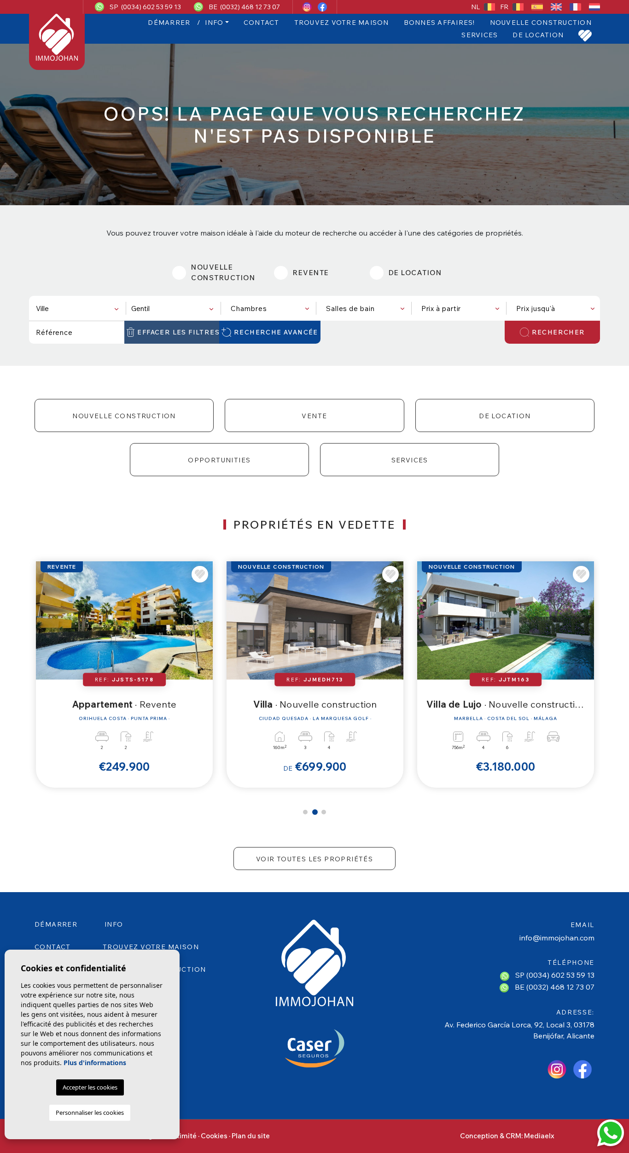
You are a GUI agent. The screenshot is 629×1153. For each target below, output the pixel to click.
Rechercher (558, 332)
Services (479, 35)
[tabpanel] (124, 674)
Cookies (214, 1135)
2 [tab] (315, 812)
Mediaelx (539, 1135)
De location (538, 35)
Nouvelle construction (541, 22)
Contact (262, 22)
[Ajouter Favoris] (200, 574)
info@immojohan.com (556, 937)
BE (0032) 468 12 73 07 (244, 7)
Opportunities (219, 460)
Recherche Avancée (276, 332)
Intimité (184, 1135)
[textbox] (79, 309)
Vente (314, 416)
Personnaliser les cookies (90, 1112)
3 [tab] (323, 812)
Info (214, 22)
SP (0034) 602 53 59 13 (145, 7)
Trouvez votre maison (341, 22)
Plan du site (251, 1135)
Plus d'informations (95, 1062)
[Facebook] (322, 7)
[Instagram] (307, 7)
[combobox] (76, 308)
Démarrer (169, 22)
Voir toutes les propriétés (314, 859)
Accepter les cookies (90, 1087)
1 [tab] (305, 812)
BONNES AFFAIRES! (439, 22)
